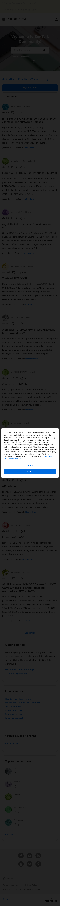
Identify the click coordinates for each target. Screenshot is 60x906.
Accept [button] (30, 471)
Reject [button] (30, 464)
